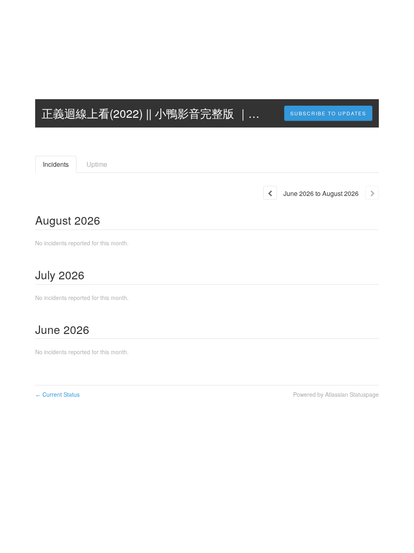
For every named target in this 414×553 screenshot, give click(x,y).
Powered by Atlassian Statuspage (336, 394)
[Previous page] (270, 193)
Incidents (56, 164)
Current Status (57, 394)
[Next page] (372, 193)
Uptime (97, 164)
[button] (328, 113)
